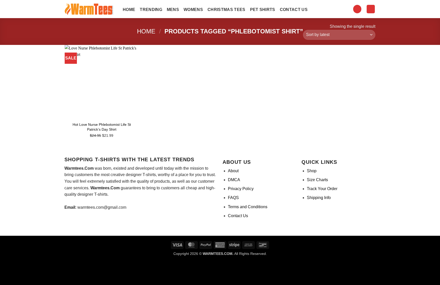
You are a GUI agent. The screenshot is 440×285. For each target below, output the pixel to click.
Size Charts (317, 180)
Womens (193, 9)
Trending (151, 9)
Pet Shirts (262, 9)
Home (129, 9)
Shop (312, 171)
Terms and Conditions (247, 207)
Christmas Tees (226, 9)
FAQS (233, 197)
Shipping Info (319, 197)
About (233, 171)
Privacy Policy (241, 189)
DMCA (234, 180)
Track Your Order (322, 189)
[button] (357, 9)
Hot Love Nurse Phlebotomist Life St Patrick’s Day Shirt (102, 126)
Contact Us (294, 9)
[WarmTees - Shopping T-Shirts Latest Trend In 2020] (90, 9)
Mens (173, 9)
